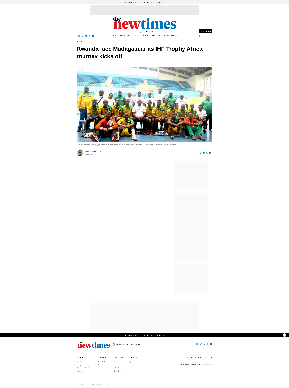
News (114, 35)
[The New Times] (145, 29)
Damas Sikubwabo (93, 152)
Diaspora (137, 35)
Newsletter (102, 362)
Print (100, 365)
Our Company (81, 362)
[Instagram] (90, 36)
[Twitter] (83, 36)
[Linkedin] (93, 36)
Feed (78, 374)
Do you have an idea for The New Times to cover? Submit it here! (144, 2)
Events (174, 35)
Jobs (100, 368)
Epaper (167, 35)
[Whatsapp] (207, 153)
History (79, 371)
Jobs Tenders (119, 368)
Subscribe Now (205, 31)
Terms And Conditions (85, 368)
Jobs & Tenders (156, 35)
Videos (146, 35)
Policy (79, 365)
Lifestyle (208, 357)
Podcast (208, 364)
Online (116, 362)
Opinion (193, 357)
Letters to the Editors (137, 365)
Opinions (121, 35)
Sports (129, 35)
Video (181, 364)
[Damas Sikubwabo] (80, 156)
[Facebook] (86, 36)
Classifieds (117, 371)
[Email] (79, 36)
